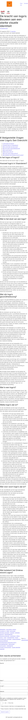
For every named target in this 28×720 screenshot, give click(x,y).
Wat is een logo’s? (7, 150)
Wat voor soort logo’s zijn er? (10, 153)
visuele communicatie (5, 647)
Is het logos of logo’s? (8, 143)
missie (16, 637)
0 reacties (13, 31)
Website (2, 691)
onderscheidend (16, 639)
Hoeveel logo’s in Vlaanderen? (10, 145)
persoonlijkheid (4, 641)
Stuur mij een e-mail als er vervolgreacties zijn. (13, 706)
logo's (1, 637)
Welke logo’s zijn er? (8, 151)
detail (7, 631)
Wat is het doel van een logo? (10, 147)
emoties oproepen (4, 632)
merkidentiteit (10, 637)
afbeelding (2, 629)
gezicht (2, 634)
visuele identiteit (16, 647)
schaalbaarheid (4, 644)
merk (5, 637)
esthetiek (17, 632)
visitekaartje (10, 645)
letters (18, 636)
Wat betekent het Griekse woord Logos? (13, 155)
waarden (2, 649)
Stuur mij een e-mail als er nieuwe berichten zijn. (13, 708)
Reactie (2, 663)
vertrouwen (3, 645)
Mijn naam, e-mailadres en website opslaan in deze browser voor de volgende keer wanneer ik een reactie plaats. (13, 699)
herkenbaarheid (8, 634)
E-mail (2, 686)
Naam (2, 680)
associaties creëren (11, 629)
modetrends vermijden (6, 639)
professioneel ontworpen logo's (8, 642)
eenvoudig (12, 631)
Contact (26, 3)
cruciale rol (3, 631)
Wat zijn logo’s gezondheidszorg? (11, 148)
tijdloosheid (11, 644)
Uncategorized (4, 28)
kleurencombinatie (4, 636)
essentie (12, 632)
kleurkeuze (13, 636)
